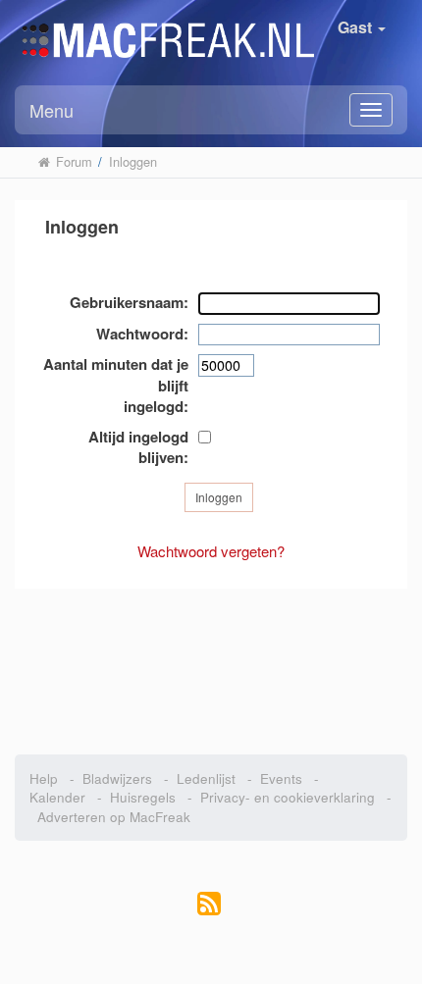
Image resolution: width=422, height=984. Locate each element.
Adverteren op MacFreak (113, 816)
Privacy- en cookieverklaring (287, 797)
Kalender (57, 797)
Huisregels (143, 797)
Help (43, 778)
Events (281, 778)
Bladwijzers (117, 778)
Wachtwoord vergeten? (211, 551)
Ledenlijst (206, 778)
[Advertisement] (211, 661)
